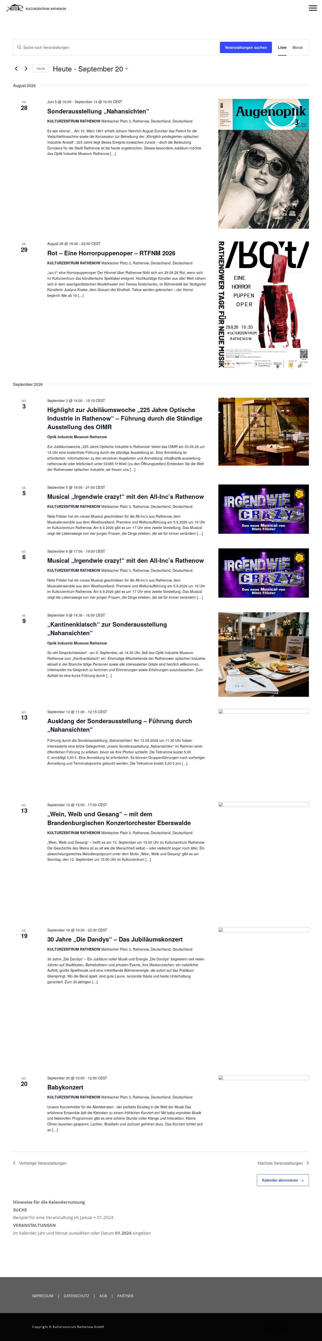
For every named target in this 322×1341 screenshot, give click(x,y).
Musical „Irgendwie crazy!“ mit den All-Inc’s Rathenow (125, 496)
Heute (41, 68)
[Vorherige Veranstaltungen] (16, 69)
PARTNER (125, 1295)
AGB (103, 1295)
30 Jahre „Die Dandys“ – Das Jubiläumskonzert (115, 939)
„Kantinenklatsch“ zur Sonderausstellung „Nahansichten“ (107, 628)
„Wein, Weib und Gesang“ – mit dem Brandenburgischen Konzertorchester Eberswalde (119, 818)
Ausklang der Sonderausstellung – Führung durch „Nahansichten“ (119, 725)
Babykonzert (65, 1087)
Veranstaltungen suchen (246, 47)
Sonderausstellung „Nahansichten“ (98, 111)
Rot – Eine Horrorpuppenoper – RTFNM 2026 (111, 253)
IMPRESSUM (43, 1295)
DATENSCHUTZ (76, 1295)
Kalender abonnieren (280, 1180)
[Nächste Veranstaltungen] (26, 69)
